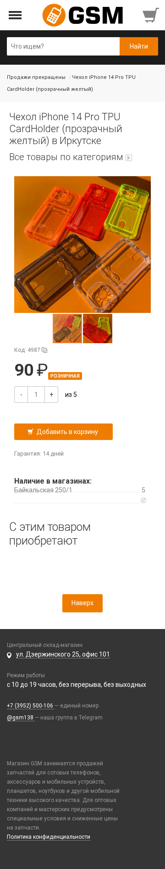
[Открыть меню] (15, 15)
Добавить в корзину (67, 431)
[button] (82, 244)
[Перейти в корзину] (152, 15)
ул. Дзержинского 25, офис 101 (63, 654)
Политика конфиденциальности (48, 837)
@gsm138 (21, 717)
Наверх (83, 603)
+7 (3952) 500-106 (31, 705)
